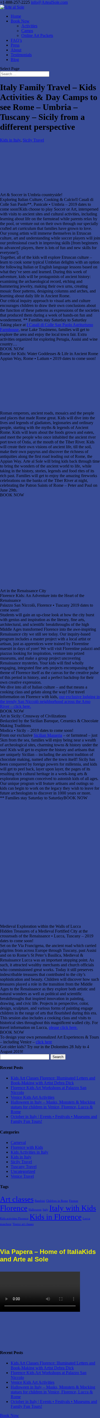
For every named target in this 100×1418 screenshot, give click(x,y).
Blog (15, 59)
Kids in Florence (56, 1216)
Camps (27, 30)
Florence (13, 1208)
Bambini (40, 1200)
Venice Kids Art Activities (32, 1097)
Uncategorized (23, 1171)
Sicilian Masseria (48, 735)
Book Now (20, 21)
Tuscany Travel (24, 1166)
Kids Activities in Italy (29, 1152)
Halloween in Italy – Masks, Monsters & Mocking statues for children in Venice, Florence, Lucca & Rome (53, 1107)
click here (44, 1042)
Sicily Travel (33, 140)
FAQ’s (16, 40)
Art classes (17, 1199)
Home (16, 16)
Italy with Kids (72, 1208)
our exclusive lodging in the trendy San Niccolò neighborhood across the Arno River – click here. (50, 701)
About (16, 50)
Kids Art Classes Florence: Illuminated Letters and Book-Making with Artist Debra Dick (53, 1080)
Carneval (18, 1142)
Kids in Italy (10, 140)
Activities (29, 26)
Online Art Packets (37, 35)
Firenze (73, 1200)
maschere (5, 1224)
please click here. (63, 1027)
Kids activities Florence (14, 1218)
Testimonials (21, 54)
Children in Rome (57, 1200)
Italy (45, 1209)
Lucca (86, 1218)
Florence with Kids (27, 1147)
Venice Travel (22, 1176)
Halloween (35, 1209)
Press (15, 45)
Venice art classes (23, 1224)
